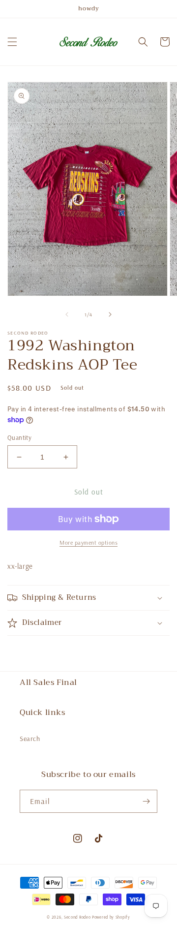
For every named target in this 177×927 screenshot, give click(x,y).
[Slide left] (67, 314)
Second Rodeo (77, 917)
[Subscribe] (146, 801)
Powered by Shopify (111, 917)
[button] (12, 42)
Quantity (19, 437)
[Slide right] (110, 314)
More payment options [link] (88, 542)
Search (30, 738)
